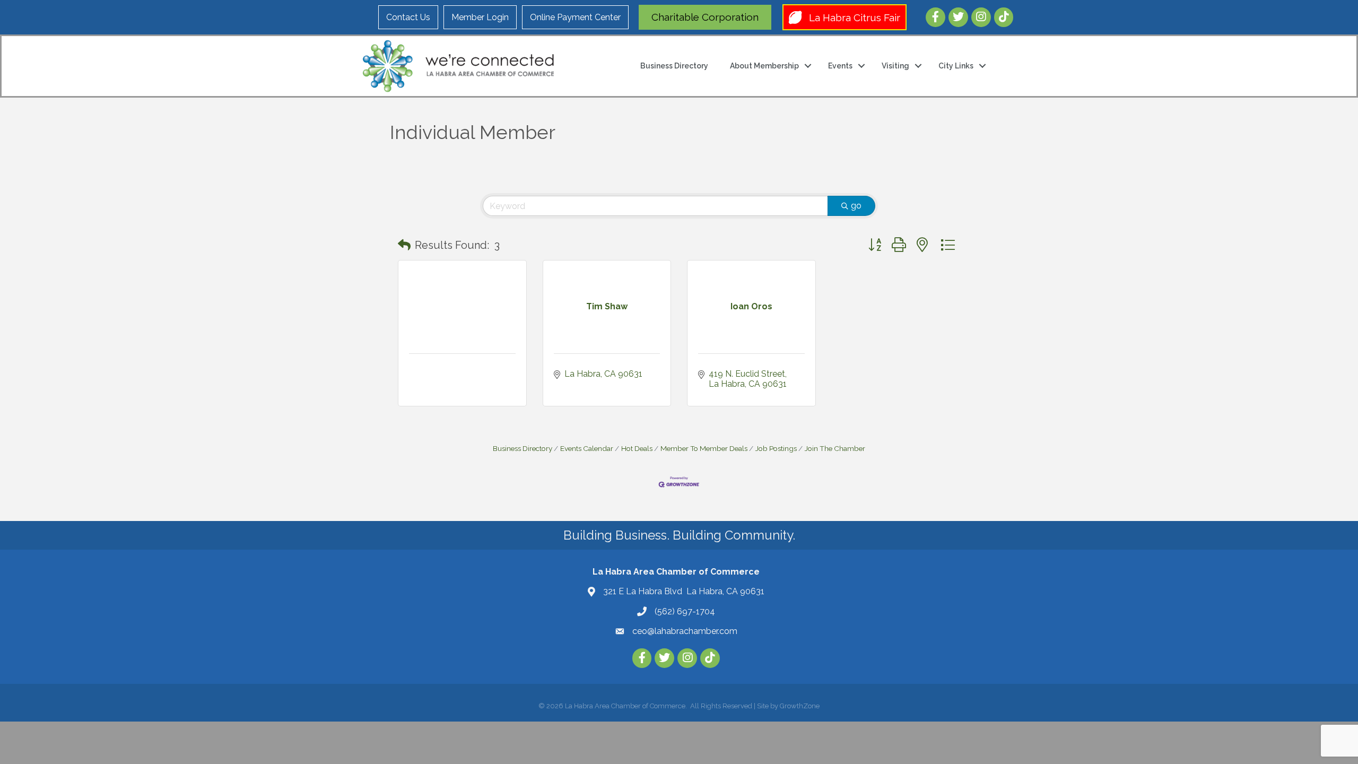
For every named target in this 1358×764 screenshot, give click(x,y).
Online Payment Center (575, 17)
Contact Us (408, 17)
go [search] (856, 206)
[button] (404, 245)
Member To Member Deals (703, 448)
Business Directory (674, 66)
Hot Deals (636, 448)
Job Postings (776, 448)
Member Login (480, 17)
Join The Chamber (835, 448)
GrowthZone (800, 706)
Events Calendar (586, 448)
